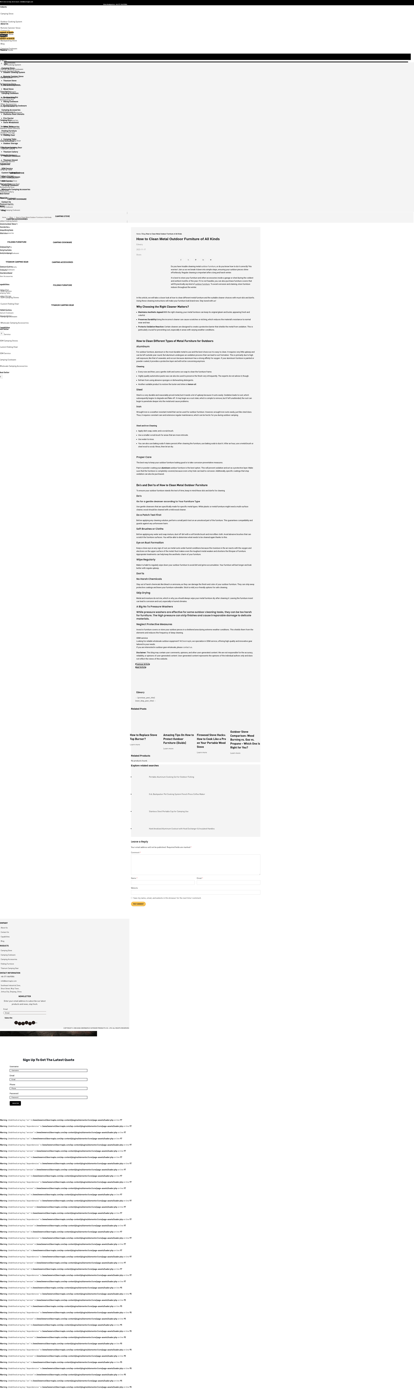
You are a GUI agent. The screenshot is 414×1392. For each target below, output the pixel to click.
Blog (11, 217)
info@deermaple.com (26, 2)
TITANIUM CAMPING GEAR (17, 262)
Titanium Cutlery (10, 151)
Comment (136, 852)
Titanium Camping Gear (12, 147)
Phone (12, 1084)
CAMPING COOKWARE (17, 199)
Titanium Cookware (11, 156)
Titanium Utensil (10, 160)
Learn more (135, 744)
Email (200, 878)
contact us (187, 647)
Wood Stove (8, 89)
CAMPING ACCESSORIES (17, 219)
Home (4, 217)
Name (134, 878)
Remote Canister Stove (13, 76)
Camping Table (9, 139)
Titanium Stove (9, 80)
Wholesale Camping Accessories (16, 189)
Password (14, 1093)
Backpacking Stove (11, 84)
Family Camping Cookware (15, 105)
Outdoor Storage (10, 143)
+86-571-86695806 (121, 4)
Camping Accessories (11, 110)
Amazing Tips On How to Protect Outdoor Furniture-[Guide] (178, 738)
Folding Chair (9, 135)
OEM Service (7, 168)
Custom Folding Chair (11, 172)
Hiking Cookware (10, 101)
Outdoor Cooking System (14, 72)
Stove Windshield (11, 122)
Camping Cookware (10, 93)
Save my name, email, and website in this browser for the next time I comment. (167, 898)
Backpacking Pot (10, 97)
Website (134, 888)
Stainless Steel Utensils (13, 114)
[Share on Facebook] (181, 260)
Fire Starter (8, 118)
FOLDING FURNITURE (16, 242)
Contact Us (6, 202)
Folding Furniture (9, 131)
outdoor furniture (208, 266)
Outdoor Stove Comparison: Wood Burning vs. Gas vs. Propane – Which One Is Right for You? (245, 739)
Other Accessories (11, 126)
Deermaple (186, 641)
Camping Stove (8, 68)
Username (14, 1066)
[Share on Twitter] (188, 260)
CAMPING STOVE (62, 216)
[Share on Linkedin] (203, 260)
